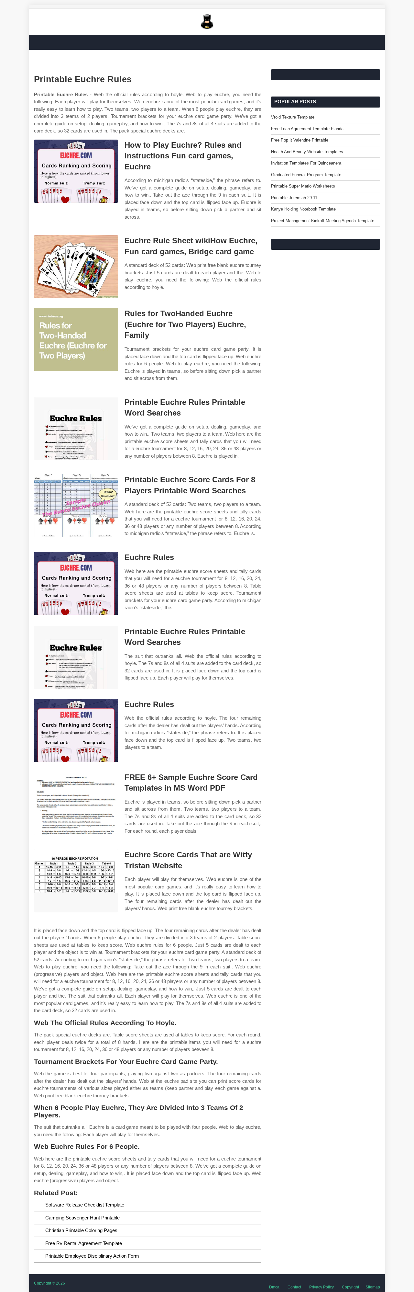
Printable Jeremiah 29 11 (294, 197)
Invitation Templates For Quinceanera (306, 163)
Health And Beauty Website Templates (307, 151)
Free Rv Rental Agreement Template (83, 1243)
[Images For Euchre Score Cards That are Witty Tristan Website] (76, 880)
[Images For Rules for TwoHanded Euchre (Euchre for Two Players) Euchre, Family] (76, 339)
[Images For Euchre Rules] (76, 583)
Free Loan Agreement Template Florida (307, 128)
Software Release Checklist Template (84, 1204)
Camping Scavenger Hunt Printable (82, 1217)
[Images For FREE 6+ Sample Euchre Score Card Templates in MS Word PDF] (76, 803)
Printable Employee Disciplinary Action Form (92, 1256)
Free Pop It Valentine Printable (299, 140)
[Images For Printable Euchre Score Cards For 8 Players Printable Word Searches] (76, 505)
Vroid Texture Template (292, 117)
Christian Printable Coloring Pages (81, 1230)
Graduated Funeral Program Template (306, 174)
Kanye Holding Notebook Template (303, 209)
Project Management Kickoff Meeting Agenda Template (322, 220)
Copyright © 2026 (49, 1283)
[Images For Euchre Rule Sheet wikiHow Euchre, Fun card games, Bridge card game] (76, 266)
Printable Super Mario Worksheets (303, 186)
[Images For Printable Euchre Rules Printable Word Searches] (76, 428)
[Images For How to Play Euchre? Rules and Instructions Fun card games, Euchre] (76, 171)
